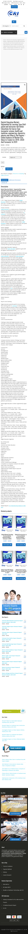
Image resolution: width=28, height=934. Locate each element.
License (4, 157)
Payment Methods (7, 869)
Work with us (6, 884)
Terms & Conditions (7, 866)
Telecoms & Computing (12, 39)
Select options (6, 544)
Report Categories (8, 32)
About (10, 4)
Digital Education (5, 175)
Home (4, 39)
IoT (11, 288)
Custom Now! (15, 813)
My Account (14, 6)
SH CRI (4, 908)
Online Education (11, 248)
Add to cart (9, 169)
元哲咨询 (6, 4)
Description (4, 180)
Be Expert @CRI (6, 887)
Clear (3, 162)
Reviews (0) (4, 182)
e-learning (14, 305)
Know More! (15, 839)
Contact (15, 4)
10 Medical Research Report (9, 905)
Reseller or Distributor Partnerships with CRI (13, 890)
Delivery (5, 872)
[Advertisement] (14, 65)
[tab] (4, 180)
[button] (26, 32)
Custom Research (7, 875)
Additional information (15, 180)
